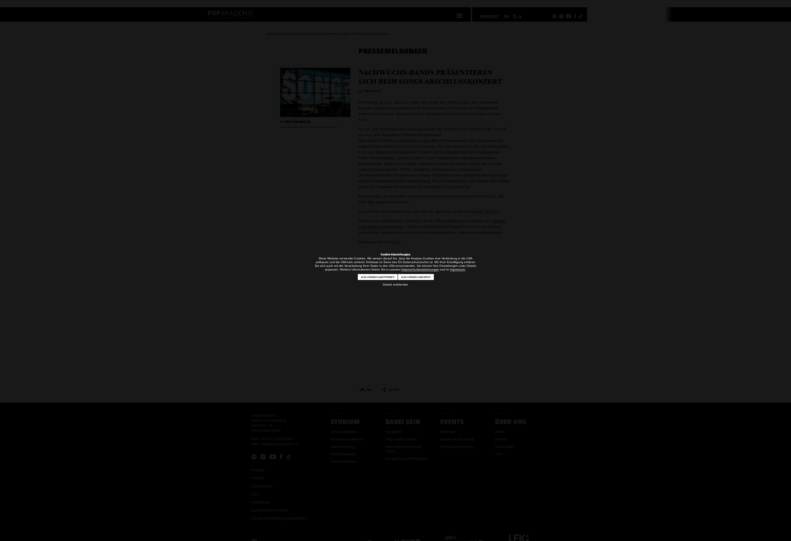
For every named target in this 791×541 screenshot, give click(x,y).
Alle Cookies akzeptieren (377, 276)
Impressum (457, 269)
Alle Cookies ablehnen (416, 276)
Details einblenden (395, 284)
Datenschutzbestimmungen (420, 269)
